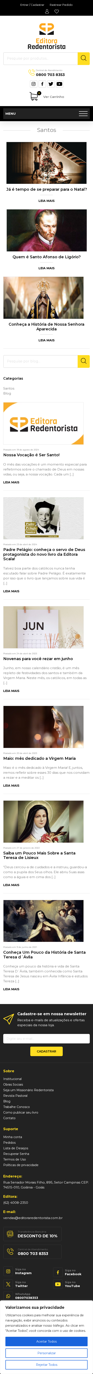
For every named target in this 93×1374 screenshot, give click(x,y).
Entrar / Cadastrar (32, 4)
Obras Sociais (13, 1084)
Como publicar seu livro (20, 1112)
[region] (46, 1337)
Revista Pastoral (15, 1096)
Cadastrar (46, 1051)
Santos (8, 388)
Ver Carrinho (51, 95)
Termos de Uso (14, 1159)
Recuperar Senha (16, 1154)
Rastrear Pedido (61, 4)
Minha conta (47, 11)
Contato (9, 1118)
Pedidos (9, 1143)
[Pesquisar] (84, 58)
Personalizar (46, 1353)
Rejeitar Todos (46, 1365)
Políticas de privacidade (20, 1165)
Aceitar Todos (46, 1341)
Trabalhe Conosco (16, 1107)
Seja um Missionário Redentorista (28, 1090)
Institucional (12, 1079)
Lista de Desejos (57, 11)
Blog (7, 393)
